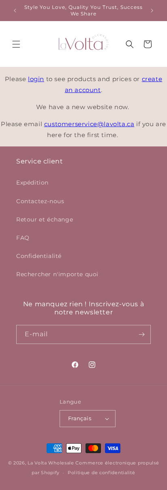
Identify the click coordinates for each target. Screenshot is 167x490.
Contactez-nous (40, 201)
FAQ (23, 237)
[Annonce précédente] (15, 10)
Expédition (32, 182)
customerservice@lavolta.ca (89, 124)
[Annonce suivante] (152, 10)
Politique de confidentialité (101, 472)
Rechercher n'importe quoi (57, 274)
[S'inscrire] (141, 334)
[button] (16, 44)
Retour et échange (44, 219)
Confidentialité (39, 256)
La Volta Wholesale (51, 463)
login (36, 79)
